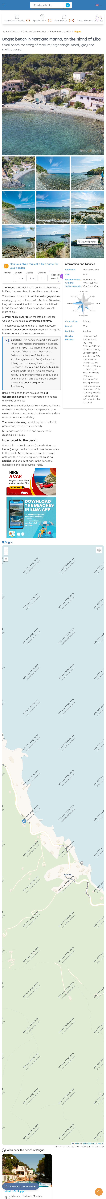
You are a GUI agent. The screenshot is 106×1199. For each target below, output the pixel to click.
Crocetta (87, 349)
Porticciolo (88, 379)
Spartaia (92, 356)
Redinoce (87, 346)
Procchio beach (33, 426)
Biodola (96, 392)
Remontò (92, 339)
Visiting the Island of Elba (34, 31)
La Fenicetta (93, 372)
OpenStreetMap (88, 1143)
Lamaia (96, 386)
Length (18, 272)
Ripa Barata (93, 382)
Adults (29, 272)
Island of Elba (10, 31)
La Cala (96, 389)
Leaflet (76, 1143)
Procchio (87, 366)
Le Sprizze (87, 336)
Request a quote (55, 276)
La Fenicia (87, 369)
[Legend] (6, 559)
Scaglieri (96, 399)
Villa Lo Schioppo (15, 1191)
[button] (24, 822)
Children (42, 272)
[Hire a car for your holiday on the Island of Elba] (31, 481)
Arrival (7, 272)
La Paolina (88, 352)
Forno (95, 396)
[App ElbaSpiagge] (31, 517)
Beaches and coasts (60, 31)
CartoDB (99, 1143)
